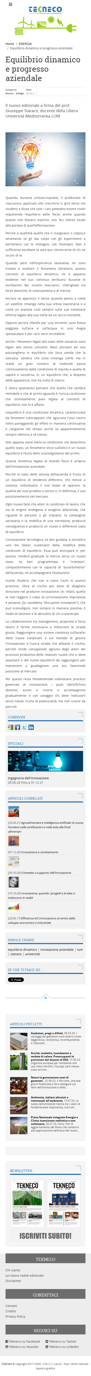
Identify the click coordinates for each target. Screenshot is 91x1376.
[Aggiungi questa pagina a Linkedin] (31, 727)
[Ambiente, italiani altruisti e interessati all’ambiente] (19, 1105)
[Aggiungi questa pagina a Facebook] (17, 727)
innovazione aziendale (57, 949)
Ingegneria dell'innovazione (28, 778)
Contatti (11, 1306)
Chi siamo (13, 1270)
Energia (20, 93)
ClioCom (7, 1364)
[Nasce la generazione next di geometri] (19, 1085)
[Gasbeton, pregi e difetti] (19, 1041)
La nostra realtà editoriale (25, 1275)
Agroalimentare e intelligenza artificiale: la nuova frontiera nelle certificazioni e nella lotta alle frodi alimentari (45, 827)
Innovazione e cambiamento (39, 852)
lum (80, 949)
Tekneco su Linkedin (63, 1347)
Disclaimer (13, 1281)
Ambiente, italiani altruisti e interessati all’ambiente (49, 1099)
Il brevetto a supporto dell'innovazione (46, 873)
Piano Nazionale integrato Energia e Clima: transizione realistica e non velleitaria (54, 1120)
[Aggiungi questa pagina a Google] (10, 727)
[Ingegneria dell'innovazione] (45, 761)
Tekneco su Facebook (24, 1341)
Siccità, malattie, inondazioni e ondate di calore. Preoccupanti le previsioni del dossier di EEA (52, 1056)
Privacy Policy (15, 1316)
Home (10, 44)
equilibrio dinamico (22, 949)
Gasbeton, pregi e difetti (47, 1033)
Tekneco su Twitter (62, 1341)
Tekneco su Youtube (23, 1347)
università (32, 954)
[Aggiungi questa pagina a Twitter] (24, 727)
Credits (11, 1311)
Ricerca (9, 93)
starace (16, 954)
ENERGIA (25, 44)
